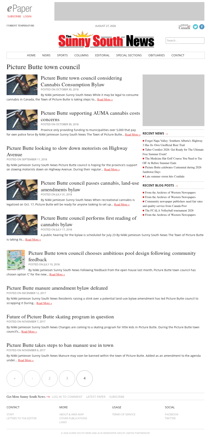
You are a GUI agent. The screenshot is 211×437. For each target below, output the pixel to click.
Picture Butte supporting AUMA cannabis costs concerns (90, 116)
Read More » (105, 99)
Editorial (102, 55)
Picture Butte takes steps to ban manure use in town (60, 344)
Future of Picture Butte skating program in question (60, 316)
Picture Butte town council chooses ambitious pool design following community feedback (112, 256)
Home (31, 55)
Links (63, 422)
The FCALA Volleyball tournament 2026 (169, 210)
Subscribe (14, 16)
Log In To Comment (67, 397)
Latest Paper (96, 397)
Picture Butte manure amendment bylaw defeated (57, 287)
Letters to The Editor (21, 418)
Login (27, 16)
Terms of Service (123, 414)
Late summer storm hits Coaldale (164, 176)
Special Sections (129, 55)
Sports (62, 55)
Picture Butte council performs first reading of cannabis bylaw (88, 221)
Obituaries (156, 55)
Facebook (171, 414)
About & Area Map (71, 414)
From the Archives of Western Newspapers (170, 197)
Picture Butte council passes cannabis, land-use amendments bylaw (90, 186)
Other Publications (73, 418)
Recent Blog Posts (160, 185)
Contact (177, 55)
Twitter (170, 418)
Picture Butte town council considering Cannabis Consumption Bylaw (81, 80)
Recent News (156, 133)
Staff (10, 414)
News (46, 55)
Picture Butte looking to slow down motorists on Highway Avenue (67, 151)
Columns (81, 55)
